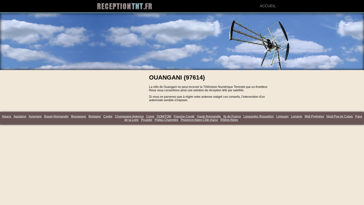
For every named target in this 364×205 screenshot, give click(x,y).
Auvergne (35, 116)
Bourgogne (78, 116)
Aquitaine (19, 116)
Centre (107, 116)
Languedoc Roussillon (258, 116)
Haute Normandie (209, 116)
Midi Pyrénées (314, 116)
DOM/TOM (164, 116)
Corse (150, 116)
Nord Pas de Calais (339, 116)
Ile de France (232, 116)
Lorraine (296, 116)
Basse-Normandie (56, 116)
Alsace (6, 116)
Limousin (282, 116)
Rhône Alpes (229, 119)
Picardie (146, 119)
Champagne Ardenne (129, 116)
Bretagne (95, 116)
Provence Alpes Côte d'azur (199, 119)
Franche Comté (184, 116)
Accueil (268, 6)
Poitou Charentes (166, 119)
